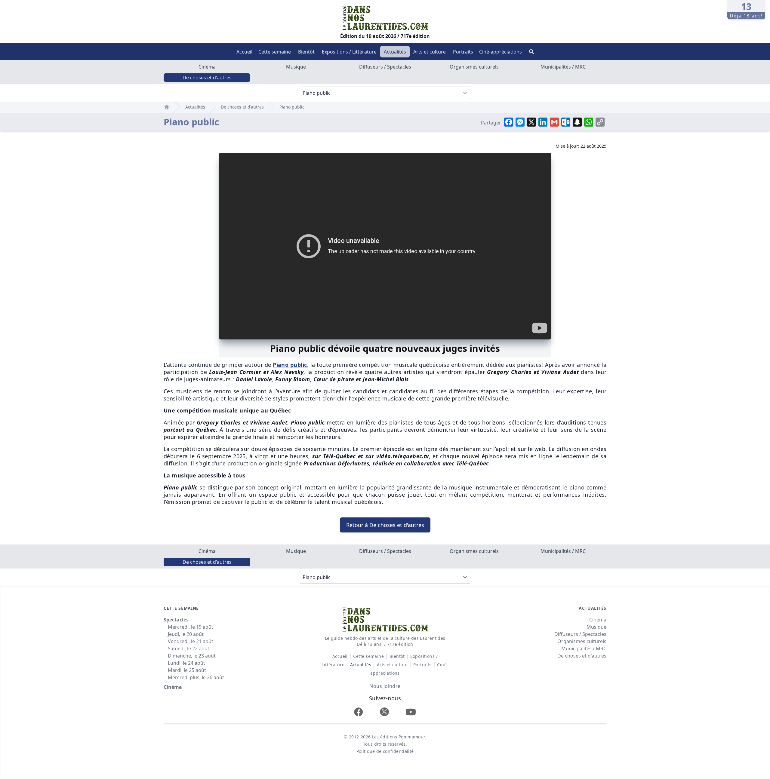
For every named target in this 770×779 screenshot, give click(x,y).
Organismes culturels (474, 66)
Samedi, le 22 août (188, 648)
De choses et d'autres (207, 77)
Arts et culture (429, 51)
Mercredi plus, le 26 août (196, 677)
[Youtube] (411, 712)
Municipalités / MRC (563, 66)
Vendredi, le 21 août (190, 641)
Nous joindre (384, 686)
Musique (296, 66)
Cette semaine (274, 51)
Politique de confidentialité (385, 751)
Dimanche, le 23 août (192, 655)
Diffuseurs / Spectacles (385, 66)
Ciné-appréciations (500, 51)
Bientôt (306, 51)
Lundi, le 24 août (186, 663)
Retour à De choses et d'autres (385, 525)
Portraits (463, 51)
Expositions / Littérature (349, 51)
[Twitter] (384, 711)
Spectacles (176, 619)
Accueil (244, 51)
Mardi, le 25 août (187, 670)
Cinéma (207, 66)
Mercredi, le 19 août (190, 627)
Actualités (395, 51)
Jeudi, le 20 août (186, 634)
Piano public (291, 107)
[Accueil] (167, 107)
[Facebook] (358, 712)
